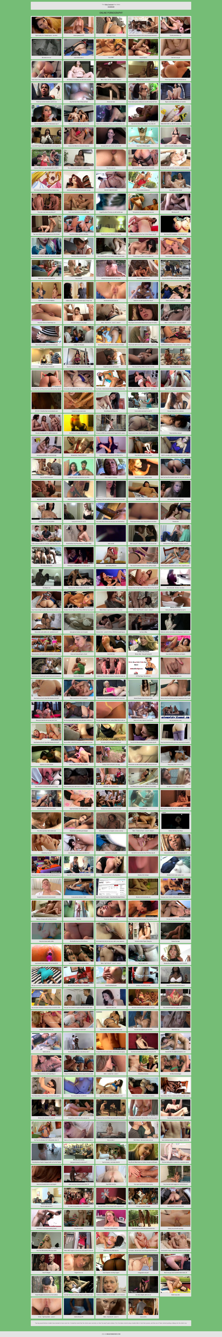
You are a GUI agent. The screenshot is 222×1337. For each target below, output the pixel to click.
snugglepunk (111, 7)
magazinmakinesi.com (113, 1334)
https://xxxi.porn (109, 4)
